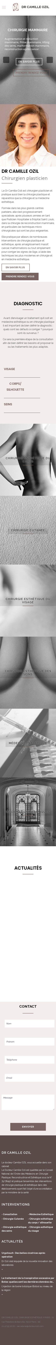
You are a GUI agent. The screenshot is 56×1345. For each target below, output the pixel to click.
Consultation (10, 1214)
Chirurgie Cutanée (13, 1219)
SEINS (8, 404)
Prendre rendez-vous (20, 276)
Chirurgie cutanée (28, 530)
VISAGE (9, 369)
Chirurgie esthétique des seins (28, 672)
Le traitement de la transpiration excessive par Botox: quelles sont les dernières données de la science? (28, 1280)
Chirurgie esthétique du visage (28, 600)
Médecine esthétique (28, 743)
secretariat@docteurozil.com (30, 1326)
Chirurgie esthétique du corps (28, 459)
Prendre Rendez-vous (31, 72)
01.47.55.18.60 (8, 1326)
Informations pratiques (28, 811)
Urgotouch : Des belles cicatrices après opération (23, 1255)
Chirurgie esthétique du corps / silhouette (40, 1221)
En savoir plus (29, 61)
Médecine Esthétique (41, 1214)
